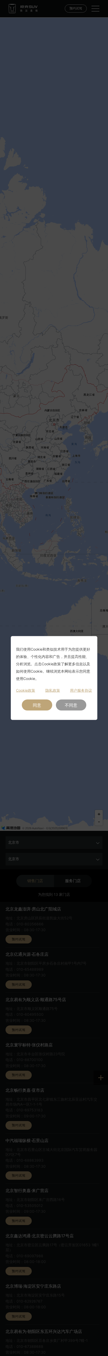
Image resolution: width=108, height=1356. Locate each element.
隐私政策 (52, 690)
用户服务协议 (81, 690)
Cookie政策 (25, 690)
